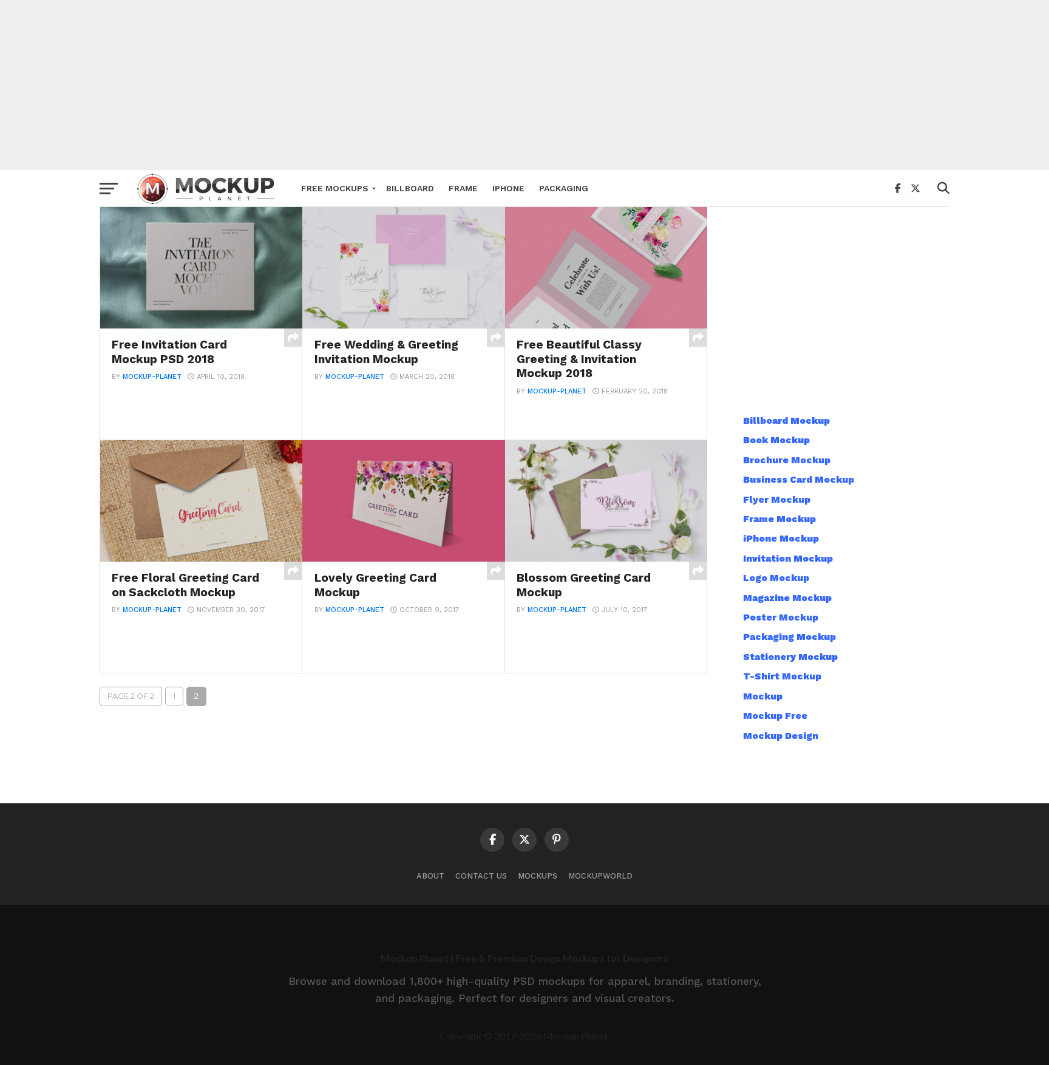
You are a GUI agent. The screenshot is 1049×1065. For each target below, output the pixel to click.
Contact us (481, 875)
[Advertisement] (524, 85)
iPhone (508, 188)
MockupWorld (600, 875)
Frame (463, 188)
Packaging (563, 188)
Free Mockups (334, 188)
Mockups (537, 875)
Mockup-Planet (152, 377)
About (430, 875)
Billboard (410, 188)
